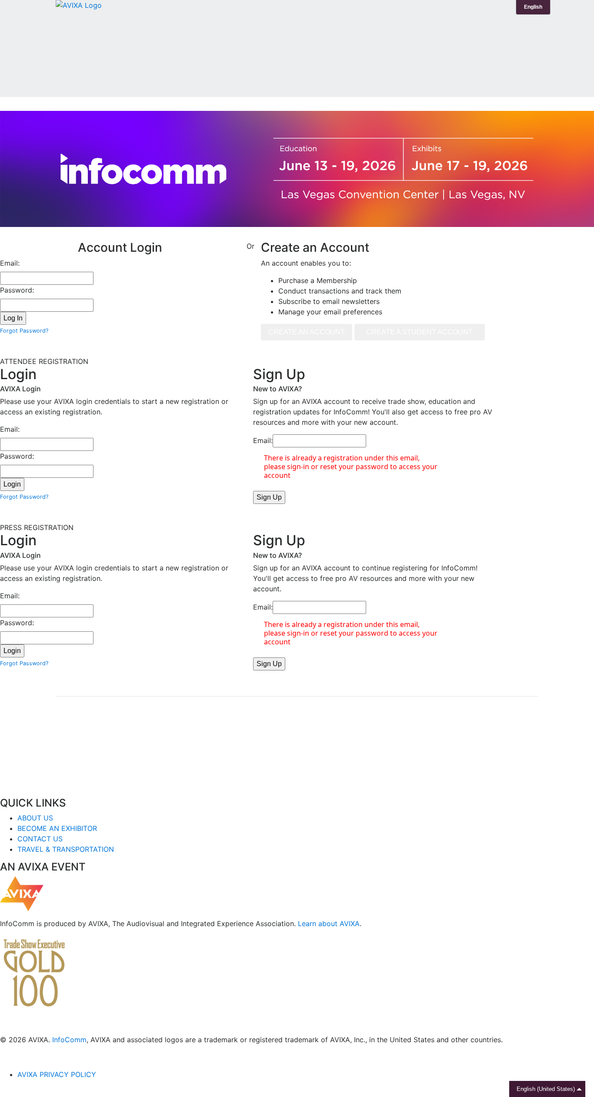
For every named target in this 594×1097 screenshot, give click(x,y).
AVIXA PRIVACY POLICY (56, 1074)
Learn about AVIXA (329, 923)
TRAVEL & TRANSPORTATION (65, 849)
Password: (17, 290)
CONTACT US (40, 838)
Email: (10, 263)
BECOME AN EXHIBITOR (57, 828)
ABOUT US (35, 818)
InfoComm (69, 1039)
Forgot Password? (24, 330)
